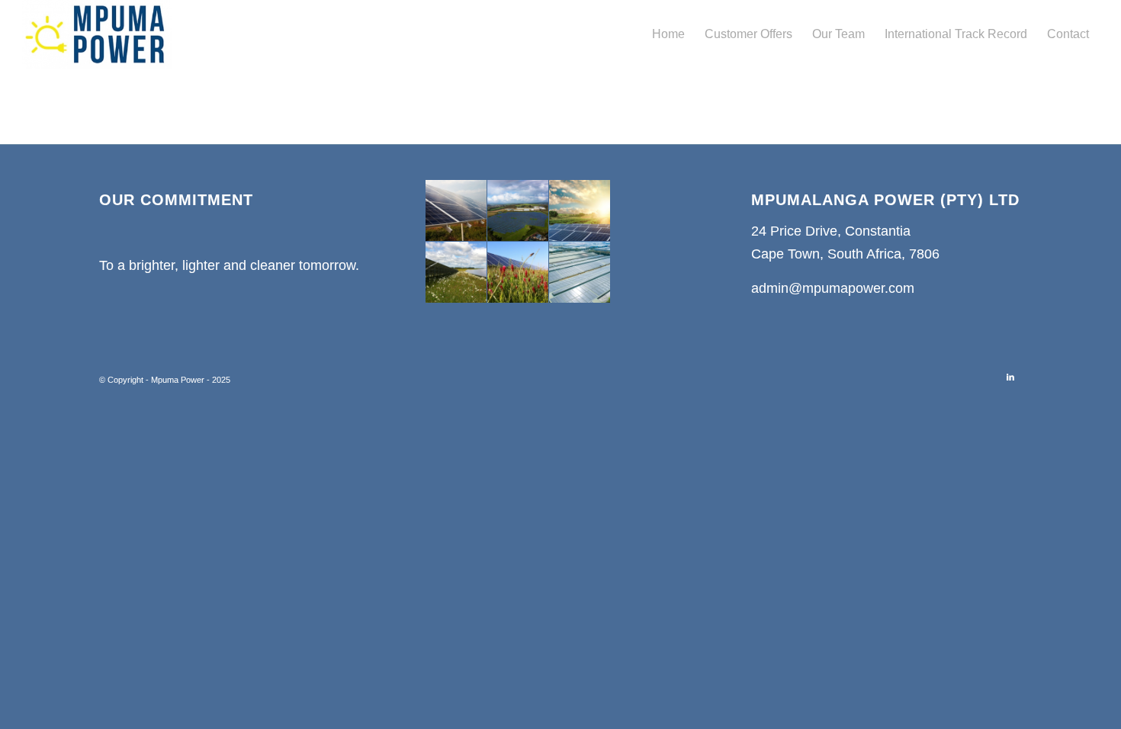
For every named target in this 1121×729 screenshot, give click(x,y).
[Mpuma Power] (97, 34)
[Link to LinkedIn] (1010, 376)
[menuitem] (668, 34)
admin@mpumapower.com (832, 288)
